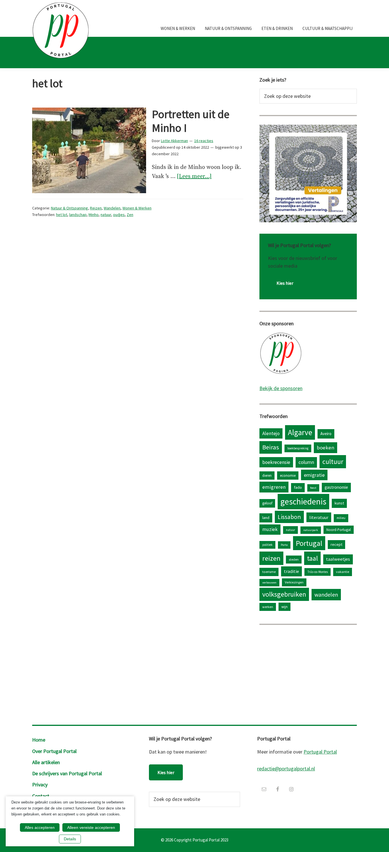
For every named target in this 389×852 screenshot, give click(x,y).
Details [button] (70, 839)
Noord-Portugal (338, 529)
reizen (271, 558)
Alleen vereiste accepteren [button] (91, 827)
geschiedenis (303, 501)
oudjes (119, 214)
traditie (291, 571)
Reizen (96, 208)
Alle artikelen (46, 762)
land (265, 517)
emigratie (314, 475)
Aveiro (325, 433)
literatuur (318, 517)
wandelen (326, 594)
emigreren (274, 487)
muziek (270, 529)
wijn (284, 606)
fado (298, 487)
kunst (339, 503)
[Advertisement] (308, 673)
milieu (341, 518)
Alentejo (271, 433)
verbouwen (269, 582)
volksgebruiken (284, 594)
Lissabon (289, 517)
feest (313, 488)
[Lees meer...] (194, 177)
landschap (78, 214)
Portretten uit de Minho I (191, 121)
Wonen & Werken (136, 208)
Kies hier (285, 283)
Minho (94, 214)
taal (312, 558)
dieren (267, 475)
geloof (267, 503)
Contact (40, 796)
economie (288, 475)
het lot (61, 214)
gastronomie (336, 487)
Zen (130, 214)
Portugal (309, 543)
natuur (106, 214)
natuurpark (310, 530)
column (306, 462)
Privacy (40, 784)
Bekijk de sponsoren (280, 388)
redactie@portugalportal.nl (286, 768)
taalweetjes (338, 559)
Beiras (270, 447)
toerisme (269, 572)
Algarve (300, 432)
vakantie (342, 572)
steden (294, 559)
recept (336, 544)
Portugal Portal (320, 751)
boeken (325, 447)
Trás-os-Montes (317, 572)
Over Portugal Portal (54, 751)
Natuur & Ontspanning (69, 208)
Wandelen (112, 208)
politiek (267, 545)
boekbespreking (297, 448)
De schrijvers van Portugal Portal (67, 773)
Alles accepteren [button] (40, 827)
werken (267, 607)
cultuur (332, 461)
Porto (284, 545)
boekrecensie (276, 462)
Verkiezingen (294, 582)
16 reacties (203, 140)
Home (38, 739)
